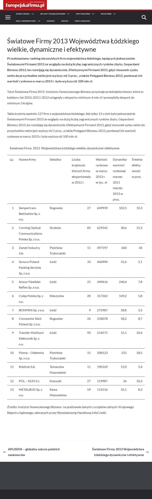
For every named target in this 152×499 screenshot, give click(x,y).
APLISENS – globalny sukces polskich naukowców (34, 452)
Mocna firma (106, 14)
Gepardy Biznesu (23, 14)
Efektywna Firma (83, 14)
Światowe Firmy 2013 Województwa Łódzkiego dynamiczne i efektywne (118, 452)
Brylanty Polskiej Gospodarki (52, 14)
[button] (32, 13)
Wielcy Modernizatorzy (26, 21)
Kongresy (51, 21)
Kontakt (64, 21)
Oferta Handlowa (82, 21)
